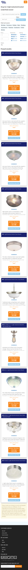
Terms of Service (5, 535)
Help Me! (3, 530)
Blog (3, 551)
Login (3, 540)
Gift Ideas (4, 549)
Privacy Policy (4, 532)
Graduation (17, 27)
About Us (3, 547)
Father (22, 27)
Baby (18, 25)
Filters (17, 17)
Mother (3, 30)
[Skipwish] (3, 2)
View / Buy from (14, 87)
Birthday (3, 25)
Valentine (10, 27)
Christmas (9, 25)
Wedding (23, 25)
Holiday (15, 25)
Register (3, 542)
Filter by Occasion (5, 23)
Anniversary (4, 27)
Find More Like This (14, 92)
